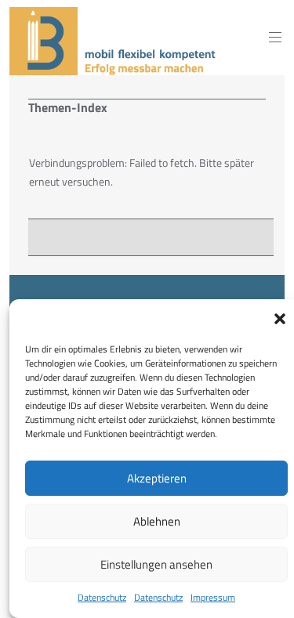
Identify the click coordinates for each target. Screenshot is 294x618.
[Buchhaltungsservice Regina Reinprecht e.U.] (114, 65)
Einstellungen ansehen (156, 564)
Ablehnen (156, 521)
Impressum (213, 597)
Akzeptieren (157, 478)
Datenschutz (102, 597)
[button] (280, 319)
